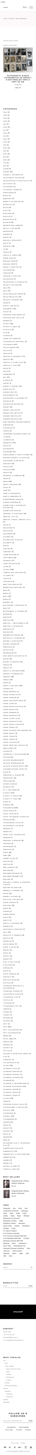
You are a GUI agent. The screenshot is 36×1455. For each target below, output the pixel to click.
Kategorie (8, 1391)
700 (4, 163)
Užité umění (8, 1038)
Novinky (5, 1399)
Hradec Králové (10, 410)
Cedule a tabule (10, 255)
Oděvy (6, 682)
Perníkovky (8, 778)
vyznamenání (9, 1119)
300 (4, 136)
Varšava (6, 1044)
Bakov (6, 195)
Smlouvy (7, 938)
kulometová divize (11, 539)
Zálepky (6, 1131)
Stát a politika (10, 962)
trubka (6, 1012)
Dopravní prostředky (13, 314)
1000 (5, 112)
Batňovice (7, 204)
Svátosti (7, 977)
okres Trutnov (10, 742)
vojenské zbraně (11, 1089)
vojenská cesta (10, 1068)
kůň (5, 545)
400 (4, 145)
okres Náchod (9, 709)
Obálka (6, 665)
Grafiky (6, 359)
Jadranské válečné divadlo (15, 434)
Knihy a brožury (10, 484)
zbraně (6, 1137)
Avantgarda (8, 192)
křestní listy (9, 516)
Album (6, 168)
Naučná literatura (11, 641)
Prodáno (7, 843)
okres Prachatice (11, 721)
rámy (5, 855)
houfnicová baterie (12, 404)
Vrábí (5, 1101)
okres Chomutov (10, 694)
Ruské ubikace (9, 902)
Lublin (6, 578)
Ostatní (6, 757)
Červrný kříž (9, 264)
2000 (5, 127)
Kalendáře (8, 451)
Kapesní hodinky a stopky (15, 457)
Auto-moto (8, 183)
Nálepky (6, 632)
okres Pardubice (10, 715)
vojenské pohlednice (12, 1086)
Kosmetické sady (11, 510)
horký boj (7, 389)
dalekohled (8, 279)
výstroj (7, 1110)
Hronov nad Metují (11, 413)
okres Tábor (9, 736)
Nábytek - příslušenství (14, 623)
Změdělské (8, 1157)
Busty (6, 243)
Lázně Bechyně (10, 554)
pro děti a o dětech (10, 1231)
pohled (17, 1226)
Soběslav (7, 941)
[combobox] (14, 45)
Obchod (5, 1388)
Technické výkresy (11, 991)
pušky (5, 852)
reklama (7, 870)
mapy (19, 1216)
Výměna (8, 1374)
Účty (5, 1027)
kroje (5, 525)
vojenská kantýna (11, 1071)
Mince (5, 599)
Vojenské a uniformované (15, 1083)
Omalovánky (8, 748)
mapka (6, 593)
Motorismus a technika (14, 611)
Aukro (28, 1430)
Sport (6, 953)
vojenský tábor (10, 1095)
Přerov (6, 831)
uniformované (17, 1251)
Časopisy (7, 246)
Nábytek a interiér (12, 626)
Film (5, 332)
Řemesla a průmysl (12, 890)
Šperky (6, 950)
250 (4, 130)
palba (5, 772)
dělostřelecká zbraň (13, 294)
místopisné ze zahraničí (11, 1218)
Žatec (5, 1134)
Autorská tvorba (11, 189)
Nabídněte (6, 1402)
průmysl (26, 1238)
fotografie (6, 1208)
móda (21, 1221)
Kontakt (7, 1383)
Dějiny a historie (11, 285)
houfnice (7, 401)
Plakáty (7, 793)
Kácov (6, 445)
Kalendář (7, 448)
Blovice (6, 216)
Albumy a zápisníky (12, 174)
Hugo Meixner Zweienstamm (15, 422)
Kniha (5, 478)
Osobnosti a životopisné (14, 754)
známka (6, 1160)
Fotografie (17, 84)
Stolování (7, 965)
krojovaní (7, 528)
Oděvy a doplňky (11, 685)
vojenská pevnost (11, 1074)
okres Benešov (10, 691)
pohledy (6, 1228)
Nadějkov (7, 629)
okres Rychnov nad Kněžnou (16, 730)
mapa (5, 590)
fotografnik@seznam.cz (10, 1337)
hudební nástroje (11, 419)
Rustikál (7, 905)
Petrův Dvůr (9, 784)
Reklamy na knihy (11, 887)
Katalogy (7, 469)
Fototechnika (9, 347)
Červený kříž (9, 261)
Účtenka (7, 1018)
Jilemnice (7, 439)
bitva (5, 207)
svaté (5, 971)
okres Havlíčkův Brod (13, 700)
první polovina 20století (11, 1233)
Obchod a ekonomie (12, 673)
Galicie (6, 350)
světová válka (10, 980)
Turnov (6, 1015)
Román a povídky (10, 896)
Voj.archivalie (10, 1062)
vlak (5, 1056)
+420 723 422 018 (8, 1334)
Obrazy (6, 679)
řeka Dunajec (9, 867)
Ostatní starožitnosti (13, 766)
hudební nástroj (10, 416)
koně (5, 490)
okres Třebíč (9, 739)
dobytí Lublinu (10, 305)
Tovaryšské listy (11, 1006)
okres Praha (7, 1226)
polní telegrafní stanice (14, 816)
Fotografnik (14, 1451)
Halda (5, 368)
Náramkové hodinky (12, 635)
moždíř (6, 614)
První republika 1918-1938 (12, 1238)
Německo (22, 1223)
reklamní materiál (11, 873)
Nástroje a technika (12, 638)
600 (4, 157)
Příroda (6, 837)
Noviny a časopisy (11, 662)
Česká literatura (11, 267)
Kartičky (7, 463)
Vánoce (6, 1041)
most (5, 608)
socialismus (8, 944)
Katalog (7, 466)
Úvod (6, 1363)
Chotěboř (7, 270)
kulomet (7, 536)
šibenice (7, 926)
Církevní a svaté (10, 276)
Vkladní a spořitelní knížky (16, 1053)
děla (5, 288)
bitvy (5, 210)
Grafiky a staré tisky (13, 362)
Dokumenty (8, 308)
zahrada (7, 1122)
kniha (5, 1213)
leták (24, 1213)
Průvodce (7, 849)
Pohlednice (8, 807)
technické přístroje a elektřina (13, 1248)
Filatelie (7, 329)
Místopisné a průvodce (13, 605)
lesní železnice (10, 563)
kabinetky (24, 1211)
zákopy (6, 1128)
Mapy (5, 596)
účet (27, 1253)
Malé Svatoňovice (11, 584)
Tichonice (7, 1003)
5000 (5, 154)
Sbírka (8, 1371)
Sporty (6, 956)
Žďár (5, 1140)
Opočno (6, 751)
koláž (18, 1213)
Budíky (6, 237)
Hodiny (6, 383)
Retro (6, 893)
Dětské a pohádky (11, 300)
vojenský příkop (10, 1092)
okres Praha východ (12, 724)
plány (5, 802)
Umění (5, 1035)
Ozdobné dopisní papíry (14, 769)
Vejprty (7, 1047)
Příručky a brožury (12, 840)
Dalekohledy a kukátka (14, 282)
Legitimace (8, 557)
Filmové (6, 335)
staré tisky (7, 1246)
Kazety (6, 472)
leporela (7, 560)
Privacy (23, 1443)
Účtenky (7, 1021)
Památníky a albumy (12, 775)
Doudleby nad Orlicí (12, 317)
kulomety (7, 542)
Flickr (19, 1430)
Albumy (6, 171)
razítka (6, 861)
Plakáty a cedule (11, 796)
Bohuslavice (8, 219)
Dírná (5, 302)
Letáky (6, 569)
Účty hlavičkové (10, 1033)
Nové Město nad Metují (14, 656)
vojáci (6, 1065)
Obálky (6, 667)
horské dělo (9, 392)
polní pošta (8, 810)
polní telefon (9, 813)
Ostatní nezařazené (12, 760)
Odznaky (7, 688)
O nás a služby (9, 1366)
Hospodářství (9, 395)
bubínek (6, 234)
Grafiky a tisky (10, 365)
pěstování (7, 781)
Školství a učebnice (12, 935)
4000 (5, 148)
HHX (26, 1208)
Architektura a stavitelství (16, 180)
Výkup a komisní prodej (13, 1369)
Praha (13, 1228)
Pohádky (7, 804)
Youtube (9, 1430)
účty (5, 1024)
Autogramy (8, 186)
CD (4, 249)
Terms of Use (15, 1443)
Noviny (6, 659)
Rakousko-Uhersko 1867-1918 (13, 1241)
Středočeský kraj (19, 1246)
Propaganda (8, 846)
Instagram (24, 1427)
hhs (14, 1208)
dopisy (6, 311)
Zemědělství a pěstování (14, 1154)
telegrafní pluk (10, 997)
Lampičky (7, 551)
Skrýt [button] (3, 2)
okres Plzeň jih (10, 718)
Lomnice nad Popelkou (13, 572)
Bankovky (7, 198)
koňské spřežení (10, 502)
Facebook (11, 1427)
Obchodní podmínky (11, 1385)
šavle (5, 917)
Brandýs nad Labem (12, 225)
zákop (6, 1125)
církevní (7, 273)
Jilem (5, 437)
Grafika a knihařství (13, 356)
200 (4, 124)
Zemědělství (9, 1151)
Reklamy (7, 879)
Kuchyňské (8, 533)
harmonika (8, 374)
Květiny (6, 548)
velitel (6, 1050)
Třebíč (6, 1009)
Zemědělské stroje (12, 1148)
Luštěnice (7, 581)
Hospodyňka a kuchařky (14, 398)
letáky (5, 1216)
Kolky (5, 487)
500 (4, 151)
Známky (6, 1163)
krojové (7, 531)
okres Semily (9, 733)
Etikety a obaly (10, 326)
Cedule (6, 252)
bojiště (6, 222)
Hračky (6, 407)
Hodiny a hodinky (11, 386)
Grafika (6, 353)
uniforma (6, 1251)
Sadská (6, 911)
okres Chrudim (10, 697)
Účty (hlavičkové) (11, 1030)
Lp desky (7, 575)
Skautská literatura (13, 929)
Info (4, 1360)
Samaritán (8, 914)
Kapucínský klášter (12, 460)
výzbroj (7, 1116)
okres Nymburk (10, 712)
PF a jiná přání (10, 790)
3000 (5, 139)
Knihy (5, 481)
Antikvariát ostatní (12, 177)
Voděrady (7, 1059)
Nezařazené (8, 653)
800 (4, 165)
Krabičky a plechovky (13, 513)
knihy (11, 1213)
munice (6, 617)
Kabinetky (7, 442)
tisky (28, 1248)
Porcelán (7, 819)
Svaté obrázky (10, 974)
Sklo (5, 932)
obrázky (7, 676)
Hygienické (8, 428)
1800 (5, 121)
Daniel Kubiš (7, 1332)
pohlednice (25, 1226)
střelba (7, 968)
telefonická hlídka (12, 994)
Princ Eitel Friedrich (13, 834)
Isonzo (6, 431)
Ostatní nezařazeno (12, 763)
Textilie (7, 1000)
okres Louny (9, 703)
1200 (5, 115)
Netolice (7, 650)
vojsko (6, 1098)
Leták (5, 566)
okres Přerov (9, 727)
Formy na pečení (10, 338)
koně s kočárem (10, 493)
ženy (10, 1256)
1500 (5, 118)
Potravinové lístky (12, 822)
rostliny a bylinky (12, 899)
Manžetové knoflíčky (13, 587)
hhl (4, 377)
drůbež (6, 320)
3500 (5, 142)
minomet (7, 602)
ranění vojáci (9, 858)
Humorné (7, 425)
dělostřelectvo (10, 297)
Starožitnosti (10, 1377)
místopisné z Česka (10, 1221)
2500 (5, 133)
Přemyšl (7, 828)
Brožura (7, 231)
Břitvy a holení (10, 228)
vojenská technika (11, 1077)
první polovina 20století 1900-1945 (14, 1236)
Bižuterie (7, 213)
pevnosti (7, 787)
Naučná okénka (10, 644)
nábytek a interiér (9, 1223)
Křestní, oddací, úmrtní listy (17, 519)
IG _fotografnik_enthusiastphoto (13, 1340)
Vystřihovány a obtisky (14, 1107)
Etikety (6, 323)
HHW (20, 1208)
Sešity (6, 920)
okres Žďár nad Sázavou (14, 745)
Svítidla (7, 983)
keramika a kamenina (12, 475)
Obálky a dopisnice (12, 670)
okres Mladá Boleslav (13, 706)
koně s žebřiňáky (11, 496)
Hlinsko (6, 380)
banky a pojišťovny (12, 201)
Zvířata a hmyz (10, 1169)
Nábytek (7, 620)
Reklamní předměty (12, 876)
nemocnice (7, 647)
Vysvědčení (8, 1113)
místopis (26, 1216)
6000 (5, 160)
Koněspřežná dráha (12, 499)
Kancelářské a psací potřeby (16, 454)
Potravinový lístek (12, 825)
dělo (5, 291)
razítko (6, 864)
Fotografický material (14, 341)
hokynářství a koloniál (10, 1211)
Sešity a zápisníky (11, 923)
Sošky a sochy (9, 947)
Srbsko (6, 959)
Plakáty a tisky (10, 799)
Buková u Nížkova (11, 240)
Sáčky (5, 908)
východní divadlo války (14, 1104)
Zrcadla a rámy (10, 1166)
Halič (5, 371)
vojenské (7, 1080)
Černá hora (8, 258)
